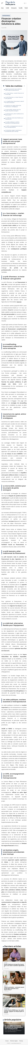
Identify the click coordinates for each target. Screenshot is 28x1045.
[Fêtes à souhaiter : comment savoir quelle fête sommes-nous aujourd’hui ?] (14, 977)
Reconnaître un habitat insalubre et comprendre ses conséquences (14, 1027)
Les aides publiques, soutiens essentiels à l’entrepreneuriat (12, 122)
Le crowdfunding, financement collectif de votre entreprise (14, 102)
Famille (6, 985)
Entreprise (6, 15)
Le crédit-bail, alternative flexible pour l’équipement (14, 118)
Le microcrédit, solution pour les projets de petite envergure (13, 110)
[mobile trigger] (2, 3)
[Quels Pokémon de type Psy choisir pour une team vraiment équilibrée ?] (14, 955)
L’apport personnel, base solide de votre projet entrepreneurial (13, 89)
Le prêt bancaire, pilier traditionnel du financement (14, 114)
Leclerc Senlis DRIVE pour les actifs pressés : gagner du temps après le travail (14, 1011)
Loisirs (5, 962)
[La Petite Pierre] (10, 3)
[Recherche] (22, 3)
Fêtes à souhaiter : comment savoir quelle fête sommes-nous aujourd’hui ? (14, 988)
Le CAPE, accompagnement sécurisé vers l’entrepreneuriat (13, 126)
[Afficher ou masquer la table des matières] (23, 86)
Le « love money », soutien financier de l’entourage (14, 93)
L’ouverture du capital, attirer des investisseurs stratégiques (13, 106)
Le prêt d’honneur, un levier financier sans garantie (14, 98)
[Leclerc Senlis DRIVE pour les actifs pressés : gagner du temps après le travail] (14, 1000)
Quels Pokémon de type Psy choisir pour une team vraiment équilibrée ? (14, 966)
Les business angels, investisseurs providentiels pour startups (13, 131)
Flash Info (7, 1023)
